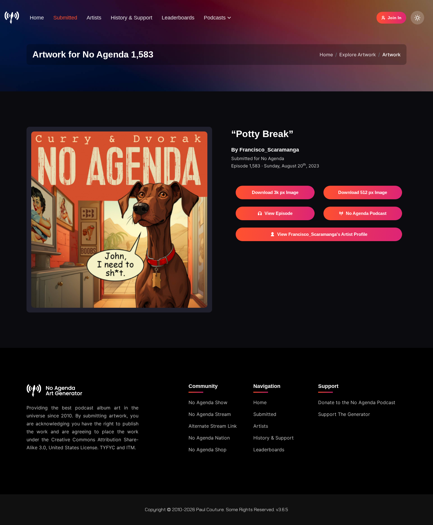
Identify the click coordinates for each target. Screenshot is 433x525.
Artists (94, 18)
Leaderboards (178, 18)
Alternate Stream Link (213, 426)
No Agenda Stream (210, 414)
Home (37, 18)
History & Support (131, 18)
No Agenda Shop (208, 449)
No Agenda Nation (209, 438)
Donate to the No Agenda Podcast (356, 402)
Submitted (65, 18)
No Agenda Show (208, 402)
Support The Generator (344, 414)
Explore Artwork (357, 54)
